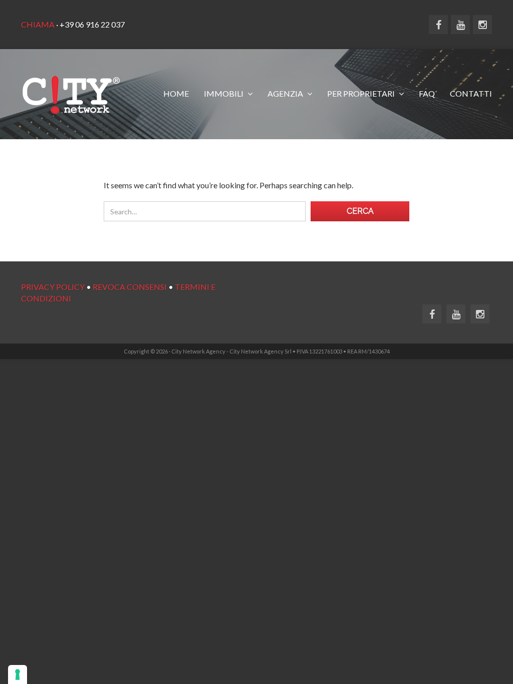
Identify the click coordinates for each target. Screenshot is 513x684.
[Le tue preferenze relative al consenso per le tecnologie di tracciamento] (17, 674)
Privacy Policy (53, 286)
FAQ (427, 93)
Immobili (224, 93)
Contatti (471, 93)
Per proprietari (361, 93)
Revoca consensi (130, 286)
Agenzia (286, 93)
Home (176, 93)
